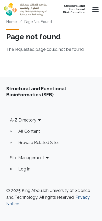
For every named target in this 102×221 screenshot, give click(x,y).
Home (11, 22)
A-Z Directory (23, 120)
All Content (29, 131)
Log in (24, 169)
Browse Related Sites (39, 142)
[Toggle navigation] (95, 9)
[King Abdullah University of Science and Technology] (25, 9)
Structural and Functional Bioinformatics (74, 9)
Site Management (27, 157)
